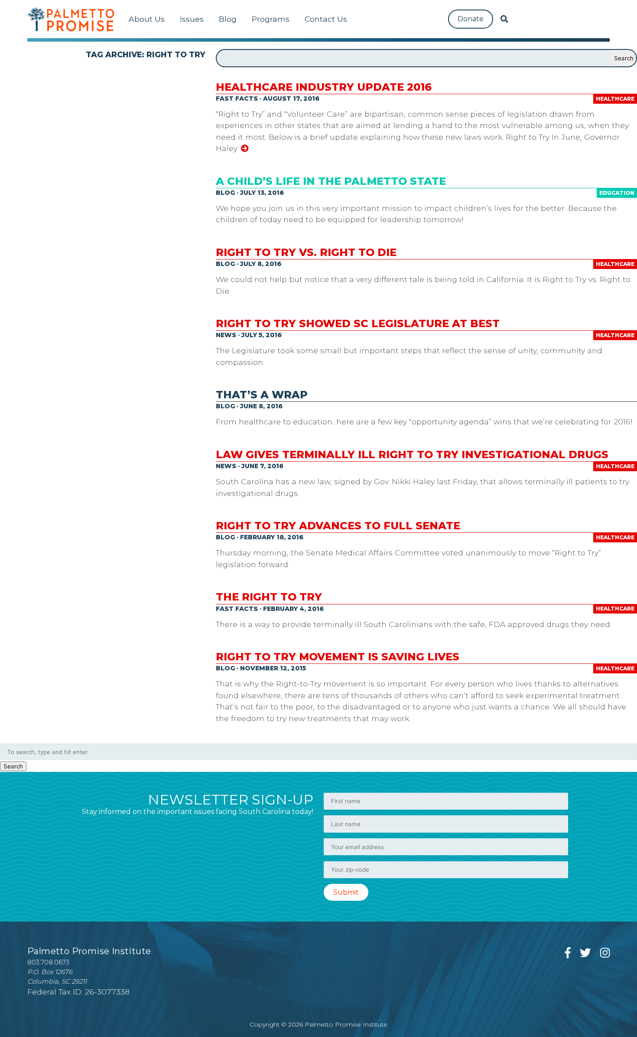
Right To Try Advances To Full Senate (338, 525)
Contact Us (326, 18)
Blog (228, 18)
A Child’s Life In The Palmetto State (331, 181)
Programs (270, 18)
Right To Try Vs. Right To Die (306, 252)
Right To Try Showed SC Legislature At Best (358, 323)
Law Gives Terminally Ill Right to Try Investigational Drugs (412, 454)
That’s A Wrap (262, 394)
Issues (192, 18)
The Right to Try (269, 597)
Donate (471, 19)
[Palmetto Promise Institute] (70, 19)
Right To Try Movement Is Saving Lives (337, 656)
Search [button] (13, 766)
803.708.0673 (48, 962)
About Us (147, 18)
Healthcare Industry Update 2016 (324, 87)
